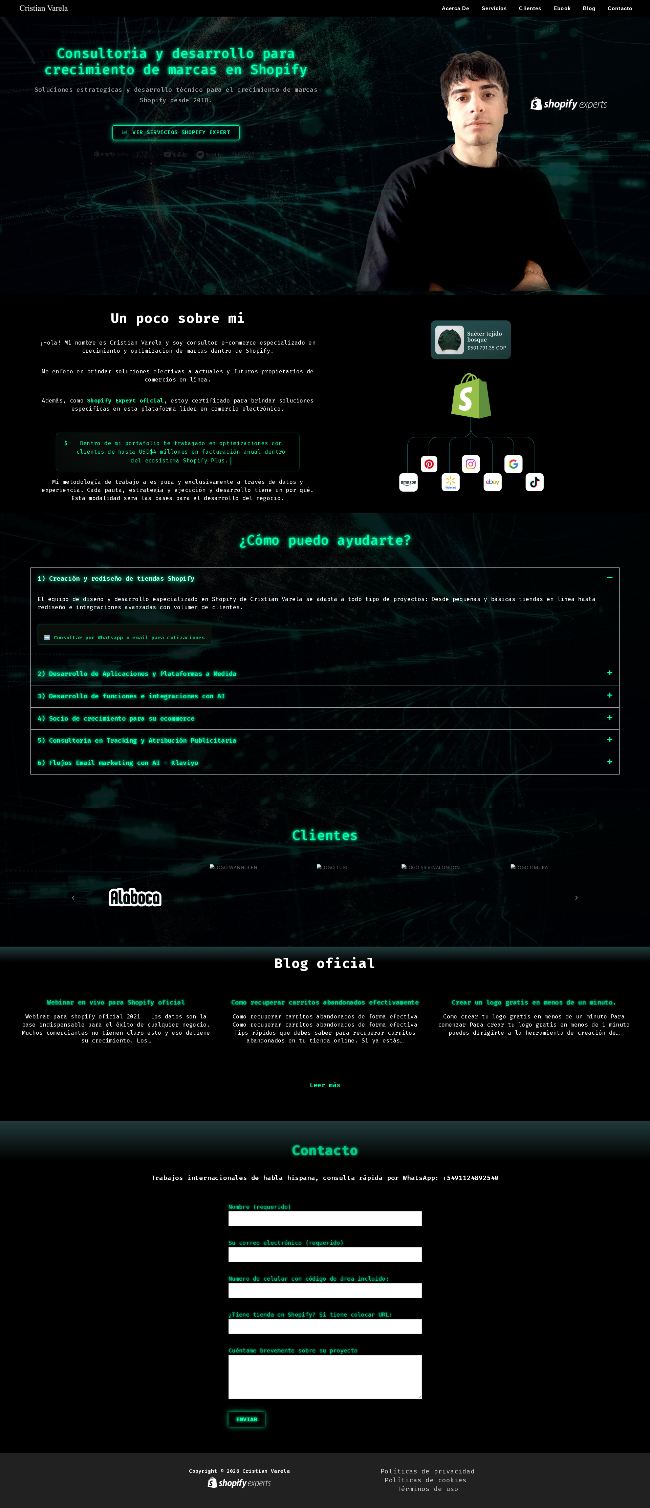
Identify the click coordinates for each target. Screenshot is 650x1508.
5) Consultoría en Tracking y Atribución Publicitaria (137, 740)
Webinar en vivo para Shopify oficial (116, 1002)
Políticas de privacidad (428, 1471)
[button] (325, 579)
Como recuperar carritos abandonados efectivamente (325, 1002)
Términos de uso (428, 1489)
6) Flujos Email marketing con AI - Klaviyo (118, 763)
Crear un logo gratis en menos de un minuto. (534, 1002)
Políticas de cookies (428, 1480)
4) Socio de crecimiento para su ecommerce (116, 718)
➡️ (124, 637)
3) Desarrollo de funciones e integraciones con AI (131, 696)
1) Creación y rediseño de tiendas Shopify (116, 578)
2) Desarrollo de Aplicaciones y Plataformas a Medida (137, 673)
